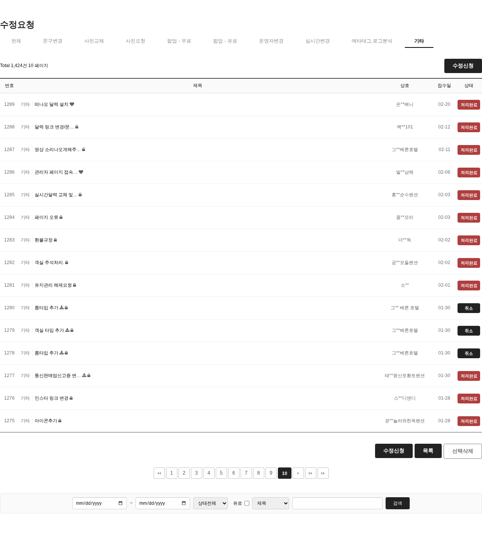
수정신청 (463, 66)
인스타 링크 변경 (52, 398)
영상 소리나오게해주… (58, 149)
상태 (468, 85)
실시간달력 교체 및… (57, 194)
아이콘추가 (46, 420)
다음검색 (323, 473)
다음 (298, 473)
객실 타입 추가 (50, 330)
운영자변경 (271, 41)
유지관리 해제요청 (54, 285)
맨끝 (310, 473)
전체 (16, 41)
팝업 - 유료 (225, 41)
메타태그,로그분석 (372, 41)
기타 (419, 41)
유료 (237, 503)
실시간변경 (317, 41)
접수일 (444, 85)
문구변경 (53, 41)
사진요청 (135, 41)
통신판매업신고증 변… (58, 375)
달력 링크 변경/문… (55, 127)
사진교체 (94, 41)
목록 (428, 450)
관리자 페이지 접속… (57, 172)
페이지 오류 (47, 217)
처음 (159, 473)
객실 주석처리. (50, 262)
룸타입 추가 (47, 307)
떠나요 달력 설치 (52, 104)
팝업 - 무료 (179, 41)
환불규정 (44, 240)
